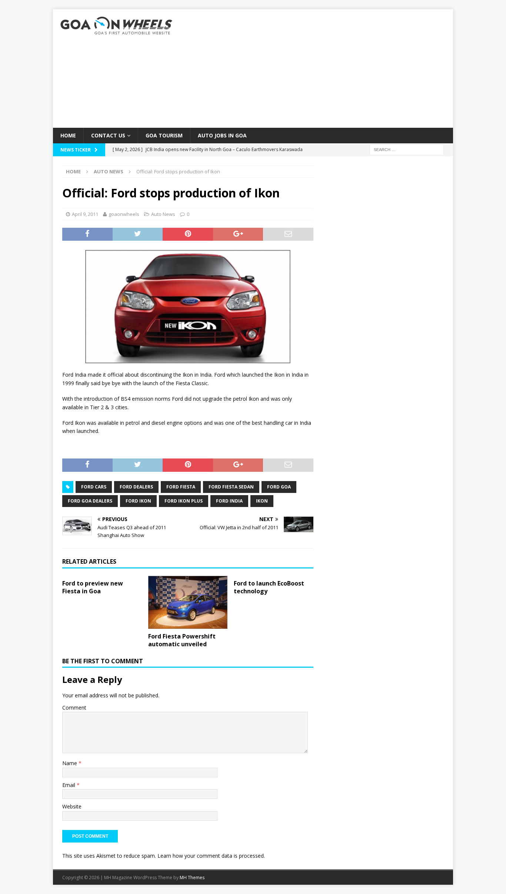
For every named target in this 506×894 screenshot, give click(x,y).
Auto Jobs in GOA (222, 135)
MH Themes (192, 877)
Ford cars (93, 487)
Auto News (163, 214)
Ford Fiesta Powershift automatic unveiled (182, 640)
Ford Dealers (136, 487)
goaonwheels (124, 214)
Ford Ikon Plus (183, 501)
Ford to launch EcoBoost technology (269, 587)
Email (69, 784)
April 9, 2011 (85, 214)
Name (70, 763)
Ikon (262, 501)
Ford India (229, 501)
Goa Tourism (164, 135)
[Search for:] (407, 149)
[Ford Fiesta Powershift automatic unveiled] (188, 602)
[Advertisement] (318, 68)
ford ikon (138, 501)
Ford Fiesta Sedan (231, 487)
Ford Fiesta (180, 487)
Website (71, 806)
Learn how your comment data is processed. (211, 855)
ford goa (279, 487)
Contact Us (108, 135)
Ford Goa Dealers (90, 501)
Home (68, 135)
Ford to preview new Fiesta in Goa (92, 587)
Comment (74, 707)
